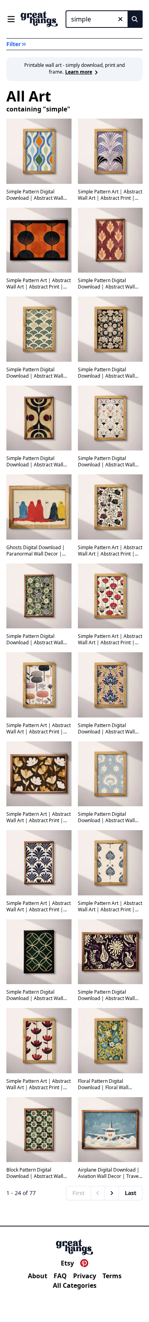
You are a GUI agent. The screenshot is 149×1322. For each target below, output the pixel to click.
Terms (112, 1275)
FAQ (60, 1275)
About (37, 1275)
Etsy (67, 1263)
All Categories (75, 1285)
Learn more (78, 71)
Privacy (84, 1275)
